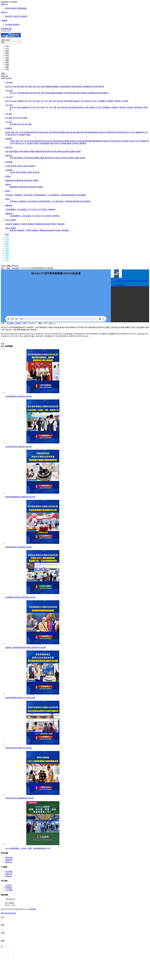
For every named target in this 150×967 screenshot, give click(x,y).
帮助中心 (8, 862)
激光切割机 (13, 151)
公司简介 (8, 885)
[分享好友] (14, 266)
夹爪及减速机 (81, 195)
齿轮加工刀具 (78, 101)
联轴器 (62, 132)
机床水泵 (68, 132)
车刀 (11, 101)
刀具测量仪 (101, 101)
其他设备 (31, 166)
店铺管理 (23, 16)
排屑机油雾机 (66, 143)
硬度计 (45, 209)
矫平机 (54, 151)
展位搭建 (46, 224)
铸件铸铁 (120, 132)
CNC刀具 (9, 97)
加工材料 (8, 118)
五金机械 (8, 162)
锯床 (30, 86)
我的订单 (15, 8)
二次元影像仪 (21, 209)
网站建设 (61, 224)
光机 (38, 86)
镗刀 (26, 101)
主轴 (12, 132)
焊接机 (78, 151)
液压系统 (76, 132)
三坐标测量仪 (10, 209)
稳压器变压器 (54, 132)
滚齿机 (19, 166)
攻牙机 (8, 166)
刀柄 (50, 101)
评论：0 (52, 323)
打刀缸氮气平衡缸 (24, 135)
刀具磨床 (109, 101)
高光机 (43, 86)
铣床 (22, 86)
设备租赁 (16, 224)
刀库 (16, 132)
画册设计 (31, 224)
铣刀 (7, 101)
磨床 (18, 86)
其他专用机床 (99, 86)
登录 (2, 29)
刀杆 (46, 101)
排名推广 (8, 876)
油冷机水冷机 (43, 132)
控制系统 (64, 195)
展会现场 (15, 268)
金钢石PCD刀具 (90, 101)
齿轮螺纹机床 (88, 86)
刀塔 (20, 132)
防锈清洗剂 (28, 180)
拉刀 (34, 101)
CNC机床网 (31, 909)
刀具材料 (117, 101)
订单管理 (16, 16)
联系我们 (16, 24)
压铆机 (72, 151)
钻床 (34, 86)
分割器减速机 (44, 143)
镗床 (26, 86)
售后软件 (8, 224)
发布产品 (4, 76)
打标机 (25, 166)
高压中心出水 (130, 132)
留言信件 (8, 8)
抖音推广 (53, 224)
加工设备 (23, 118)
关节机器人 (9, 195)
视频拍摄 (38, 224)
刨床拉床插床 (77, 86)
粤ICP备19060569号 (8, 913)
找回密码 (8, 860)
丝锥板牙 (20, 101)
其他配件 (83, 143)
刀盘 (54, 101)
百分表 (33, 209)
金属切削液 (18, 180)
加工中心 (8, 86)
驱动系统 (71, 195)
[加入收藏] (5, 266)
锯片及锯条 (68, 101)
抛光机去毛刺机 (63, 151)
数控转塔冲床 (45, 151)
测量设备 (8, 205)
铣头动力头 (11, 135)
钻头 (15, 101)
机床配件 (8, 128)
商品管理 (8, 16)
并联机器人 (18, 195)
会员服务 (8, 24)
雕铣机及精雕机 (52, 86)
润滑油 (8, 176)
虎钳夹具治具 (111, 132)
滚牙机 (13, 166)
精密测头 (51, 209)
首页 (2, 268)
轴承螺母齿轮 (93, 132)
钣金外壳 (102, 132)
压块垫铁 (75, 143)
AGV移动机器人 (53, 195)
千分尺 (39, 209)
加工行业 (16, 118)
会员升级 (8, 871)
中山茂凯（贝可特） (14, 323)
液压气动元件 (55, 143)
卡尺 (29, 209)
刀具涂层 (124, 101)
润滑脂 (35, 180)
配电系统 (33, 132)
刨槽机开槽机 (34, 151)
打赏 (2, 344)
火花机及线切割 (65, 86)
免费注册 (7, 29)
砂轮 (38, 101)
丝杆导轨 (26, 132)
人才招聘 (8, 890)
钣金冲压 (8, 147)
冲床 (7, 151)
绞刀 (30, 101)
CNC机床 (9, 82)
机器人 (8, 191)
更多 (3, 346)
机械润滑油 (9, 180)
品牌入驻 (8, 874)
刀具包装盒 (137, 107)
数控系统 (83, 132)
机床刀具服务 (10, 220)
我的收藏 (22, 8)
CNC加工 (9, 114)
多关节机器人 (29, 195)
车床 (14, 86)
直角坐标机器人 (41, 195)
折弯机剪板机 (23, 151)
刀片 (42, 101)
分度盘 (8, 132)
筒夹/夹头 (60, 101)
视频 (8, 268)
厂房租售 (23, 224)
